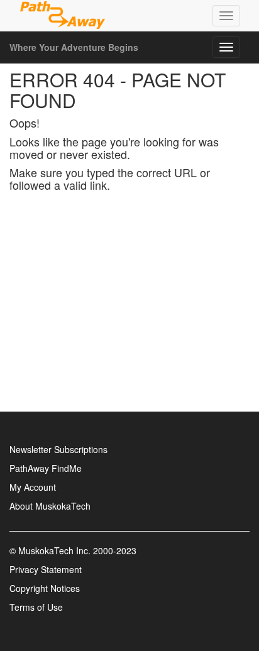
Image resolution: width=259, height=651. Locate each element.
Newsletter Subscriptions (58, 449)
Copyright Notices (44, 588)
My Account (32, 487)
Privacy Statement (45, 569)
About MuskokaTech (50, 506)
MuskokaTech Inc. (54, 550)
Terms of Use (36, 607)
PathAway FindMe (45, 468)
